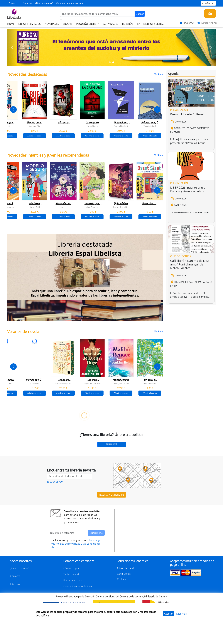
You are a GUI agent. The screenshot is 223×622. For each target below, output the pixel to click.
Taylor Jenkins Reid (92, 383)
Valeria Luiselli (150, 126)
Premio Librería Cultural (187, 114)
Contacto (27, 3)
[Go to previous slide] (13, 109)
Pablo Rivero (92, 126)
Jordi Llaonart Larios (77, 545)
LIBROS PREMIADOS (29, 23)
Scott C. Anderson (48, 545)
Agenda (173, 73)
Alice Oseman (92, 207)
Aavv (63, 207)
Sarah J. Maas (105, 464)
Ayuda (12, 3)
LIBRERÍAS (127, 23)
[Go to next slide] (157, 109)
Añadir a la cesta (34, 135)
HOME (10, 23)
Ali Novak (34, 383)
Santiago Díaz (35, 126)
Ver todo (158, 74)
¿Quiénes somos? (44, 3)
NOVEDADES (52, 23)
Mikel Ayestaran (19, 545)
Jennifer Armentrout (134, 464)
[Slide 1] (110, 62)
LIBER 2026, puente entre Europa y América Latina (187, 189)
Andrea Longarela (63, 383)
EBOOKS (67, 23)
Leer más (181, 613)
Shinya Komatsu (149, 383)
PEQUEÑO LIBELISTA (87, 23)
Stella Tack (19, 464)
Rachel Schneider (121, 207)
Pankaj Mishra (134, 545)
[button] (12, 47)
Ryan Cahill (48, 464)
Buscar (140, 13)
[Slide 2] (113, 62)
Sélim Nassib (158, 545)
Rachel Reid (34, 207)
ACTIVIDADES (110, 23)
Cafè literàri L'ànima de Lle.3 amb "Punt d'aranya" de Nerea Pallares (189, 264)
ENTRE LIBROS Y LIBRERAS (151, 23)
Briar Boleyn (76, 464)
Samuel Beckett (121, 126)
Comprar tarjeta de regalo (69, 3)
